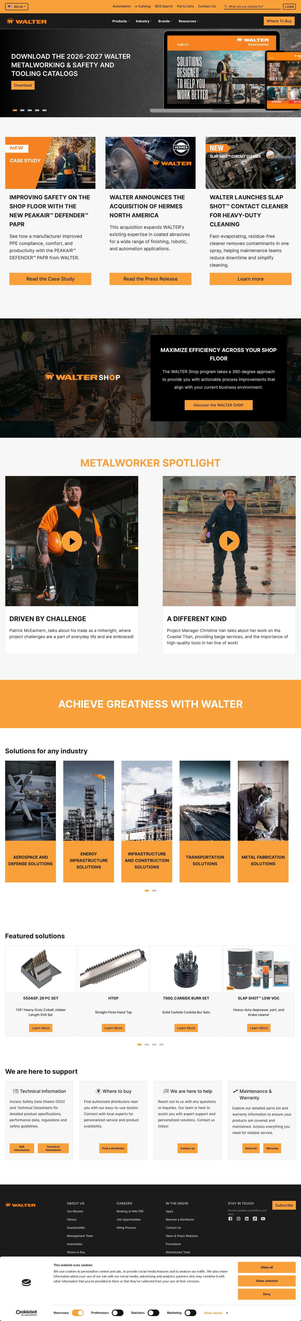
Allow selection (267, 1281)
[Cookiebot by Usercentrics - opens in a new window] (26, 1313)
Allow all (267, 1267)
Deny (266, 1294)
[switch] (117, 1313)
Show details (213, 1313)
